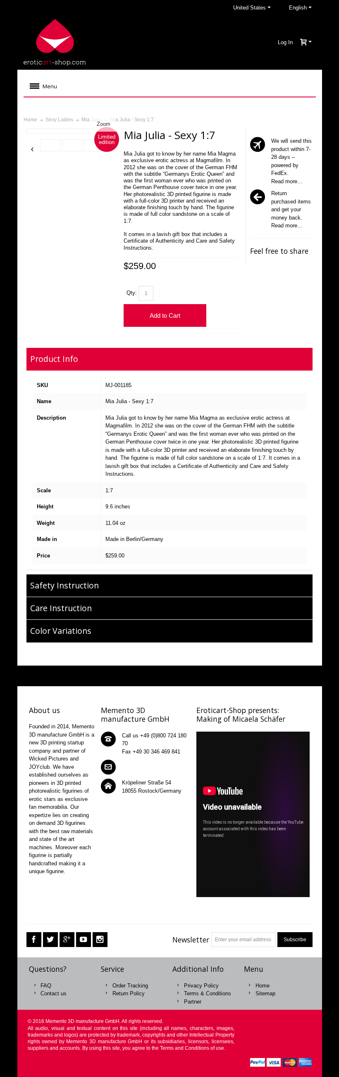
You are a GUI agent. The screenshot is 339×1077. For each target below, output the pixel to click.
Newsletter (190, 940)
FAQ (46, 986)
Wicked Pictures (48, 759)
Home (262, 986)
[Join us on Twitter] (50, 940)
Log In (285, 42)
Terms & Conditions (207, 993)
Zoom (103, 124)
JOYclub (39, 767)
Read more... (286, 181)
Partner (192, 1002)
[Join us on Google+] (67, 940)
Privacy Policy (201, 986)
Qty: (132, 293)
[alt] (50, 145)
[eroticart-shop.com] (55, 42)
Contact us (54, 993)
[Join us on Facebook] (33, 940)
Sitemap (265, 993)
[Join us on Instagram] (100, 940)
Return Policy (128, 993)
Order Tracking (130, 986)
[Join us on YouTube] (83, 940)
